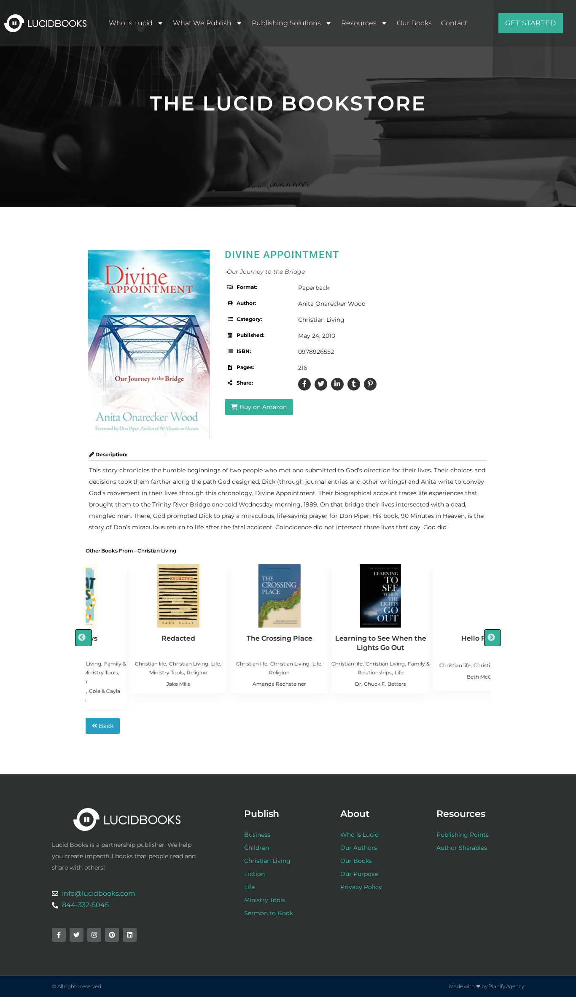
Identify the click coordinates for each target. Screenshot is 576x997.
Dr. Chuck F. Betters (337, 684)
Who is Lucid (131, 23)
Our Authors (358, 847)
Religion (154, 672)
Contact (454, 23)
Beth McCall (439, 677)
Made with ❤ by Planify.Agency (486, 986)
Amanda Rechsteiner (236, 684)
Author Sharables (461, 847)
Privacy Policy (361, 887)
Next (492, 637)
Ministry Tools (123, 672)
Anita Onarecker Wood (332, 303)
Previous (83, 637)
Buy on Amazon (262, 407)
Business (257, 834)
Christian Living (321, 319)
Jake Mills (135, 684)
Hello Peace (439, 638)
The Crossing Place (236, 638)
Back (105, 726)
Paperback (313, 287)
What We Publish (202, 23)
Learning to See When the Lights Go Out (337, 643)
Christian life (107, 663)
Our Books (414, 23)
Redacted (135, 638)
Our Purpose (359, 874)
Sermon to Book (268, 913)
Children (256, 847)
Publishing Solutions (286, 23)
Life (172, 663)
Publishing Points (462, 834)
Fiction (254, 874)
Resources (359, 23)
